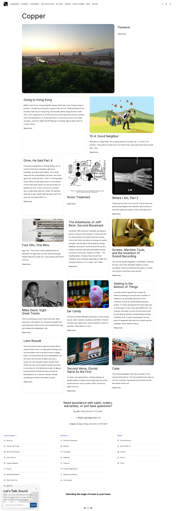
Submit (33, 505)
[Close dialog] (36, 488)
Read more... (122, 34)
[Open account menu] (166, 4)
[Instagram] (88, 508)
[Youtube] (91, 508)
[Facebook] (85, 508)
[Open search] (162, 4)
